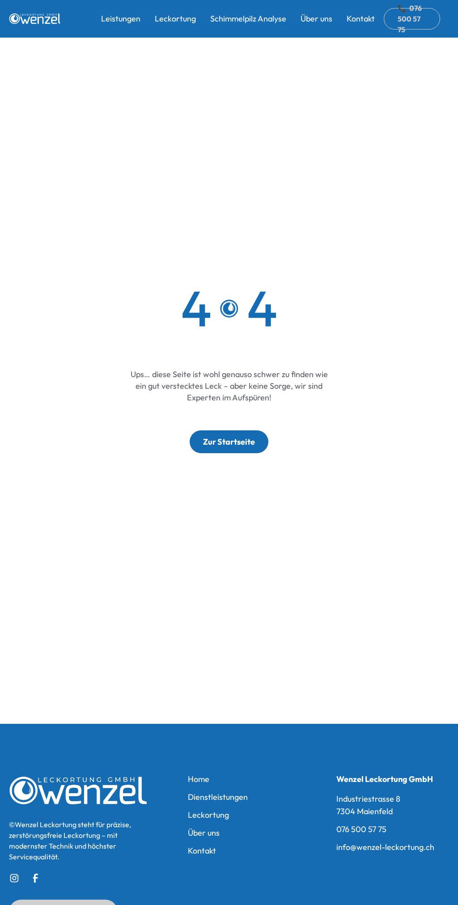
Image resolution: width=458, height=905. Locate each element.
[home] (35, 19)
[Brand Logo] (78, 790)
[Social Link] (14, 878)
